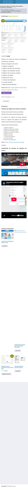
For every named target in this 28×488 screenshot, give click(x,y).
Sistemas (12, 9)
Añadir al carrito (6, 93)
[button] (1, 2)
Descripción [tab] (6, 101)
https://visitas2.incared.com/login (14, 142)
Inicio (2, 9)
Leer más (4, 246)
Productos (7, 9)
